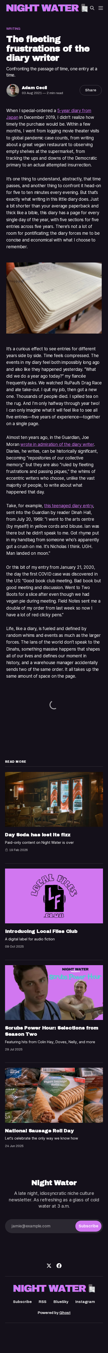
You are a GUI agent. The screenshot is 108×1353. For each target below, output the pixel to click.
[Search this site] (92, 8)
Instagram (85, 1302)
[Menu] (101, 8)
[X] (48, 1265)
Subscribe (22, 1302)
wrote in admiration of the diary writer (57, 444)
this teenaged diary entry (68, 505)
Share (90, 90)
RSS (42, 1302)
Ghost (65, 1313)
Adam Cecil (34, 88)
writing (13, 29)
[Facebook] (59, 1265)
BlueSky (60, 1302)
